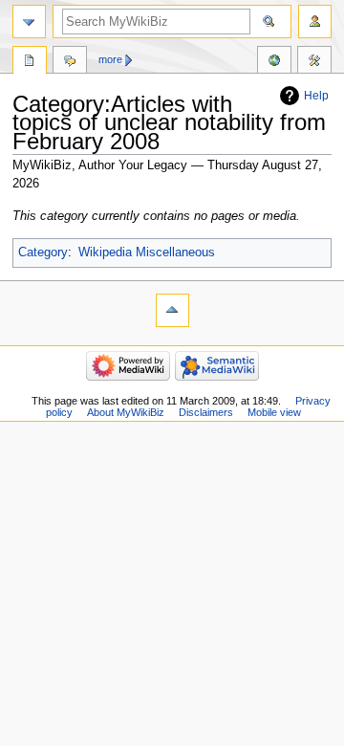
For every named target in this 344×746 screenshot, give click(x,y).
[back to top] (172, 310)
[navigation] (29, 21)
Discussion (70, 62)
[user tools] (315, 21)
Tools (314, 62)
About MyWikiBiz (125, 412)
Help (316, 95)
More (110, 59)
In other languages (274, 62)
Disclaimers (206, 412)
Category (43, 252)
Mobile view (274, 412)
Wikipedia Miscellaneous (146, 252)
